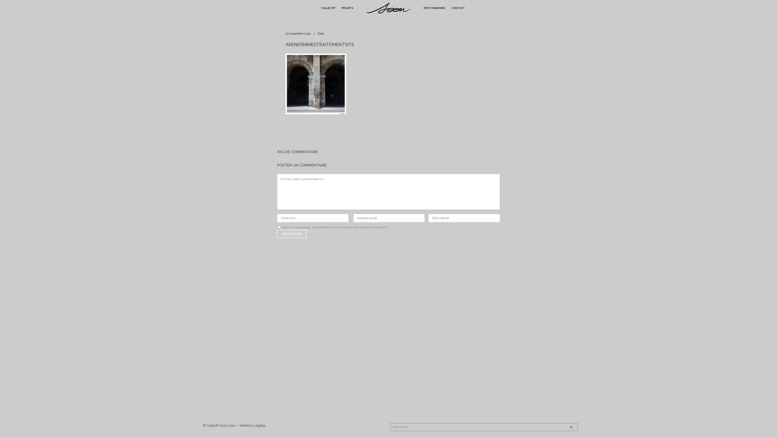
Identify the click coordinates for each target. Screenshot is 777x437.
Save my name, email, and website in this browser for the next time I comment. (334, 227)
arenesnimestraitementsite (320, 44)
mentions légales (252, 425)
